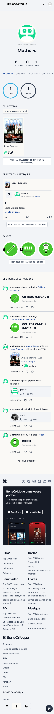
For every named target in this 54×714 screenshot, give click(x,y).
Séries (32, 553)
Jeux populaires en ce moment (14, 601)
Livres (32, 579)
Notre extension (11, 653)
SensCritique (23, 44)
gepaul (31, 380)
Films (6, 553)
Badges (7, 236)
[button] (50, 4)
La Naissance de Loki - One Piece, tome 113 (14, 623)
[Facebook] (28, 482)
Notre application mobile (15, 649)
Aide (5, 658)
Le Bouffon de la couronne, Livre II (37, 594)
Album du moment (37, 628)
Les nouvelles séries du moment (39, 572)
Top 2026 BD (9, 613)
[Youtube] (49, 482)
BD (5, 608)
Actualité (7, 573)
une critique (32, 346)
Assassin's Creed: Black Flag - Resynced (14, 594)
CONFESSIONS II (37, 619)
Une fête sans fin (11, 617)
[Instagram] (34, 482)
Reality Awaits (35, 623)
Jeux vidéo (10, 579)
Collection (37, 73)
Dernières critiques (16, 174)
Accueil (8, 73)
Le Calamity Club (36, 588)
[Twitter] (23, 482)
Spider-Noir (34, 562)
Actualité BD (9, 629)
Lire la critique (12, 212)
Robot (41, 434)
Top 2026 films (10, 558)
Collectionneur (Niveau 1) (22, 319)
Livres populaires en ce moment (39, 601)
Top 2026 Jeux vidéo (13, 584)
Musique (34, 608)
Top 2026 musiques (38, 614)
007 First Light (10, 588)
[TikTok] (39, 482)
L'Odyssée (8, 568)
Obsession (8, 563)
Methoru (33, 44)
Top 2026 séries (36, 558)
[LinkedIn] (44, 482)
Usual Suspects (11, 146)
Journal (21, 73)
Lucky (31, 566)
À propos (7, 644)
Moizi (30, 409)
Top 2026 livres (36, 584)
